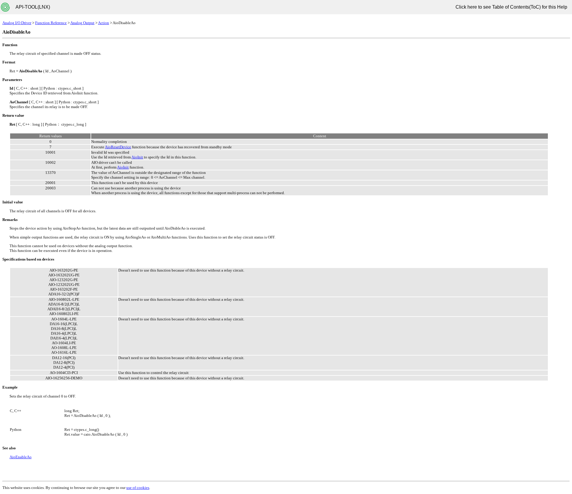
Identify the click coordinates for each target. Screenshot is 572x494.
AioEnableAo (21, 457)
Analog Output (82, 23)
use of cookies (137, 487)
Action (103, 23)
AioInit (137, 157)
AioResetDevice (118, 147)
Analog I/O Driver (16, 23)
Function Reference (51, 23)
